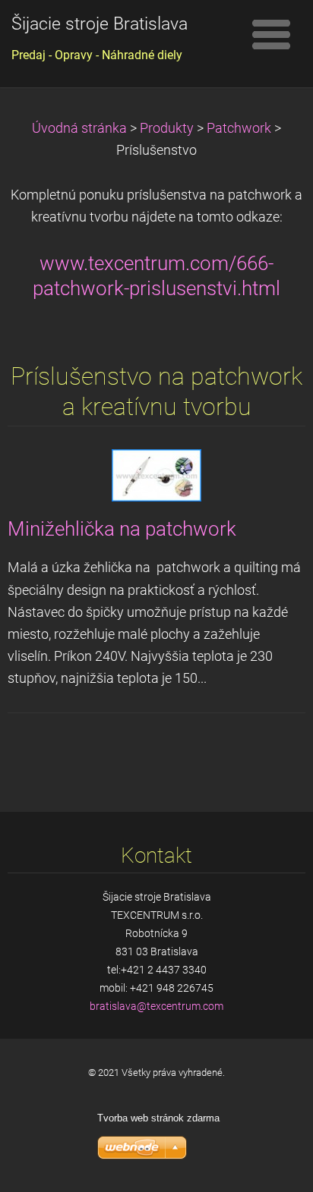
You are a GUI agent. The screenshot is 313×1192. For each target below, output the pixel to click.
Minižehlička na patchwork (122, 528)
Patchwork (239, 128)
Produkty (167, 128)
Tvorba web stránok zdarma (158, 1118)
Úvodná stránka (79, 128)
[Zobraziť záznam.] (156, 475)
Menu (271, 34)
